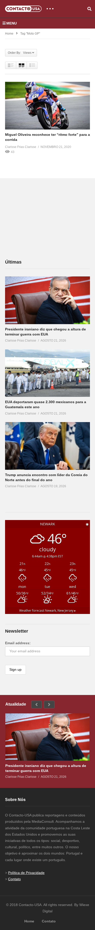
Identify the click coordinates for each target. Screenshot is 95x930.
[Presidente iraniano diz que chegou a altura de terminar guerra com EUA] (47, 300)
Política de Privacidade (26, 873)
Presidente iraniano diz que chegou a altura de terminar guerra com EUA (45, 768)
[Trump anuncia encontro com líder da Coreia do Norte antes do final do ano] (47, 446)
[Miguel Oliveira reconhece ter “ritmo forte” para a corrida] (47, 105)
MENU (11, 23)
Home (9, 33)
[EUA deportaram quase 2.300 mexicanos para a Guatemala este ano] (47, 373)
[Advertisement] (43, 218)
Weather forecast (47, 610)
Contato (14, 879)
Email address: (18, 643)
